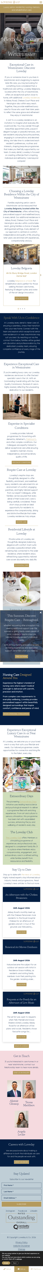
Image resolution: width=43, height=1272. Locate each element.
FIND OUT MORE (21, 656)
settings (19, 1259)
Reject (14, 1263)
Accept (6, 1263)
